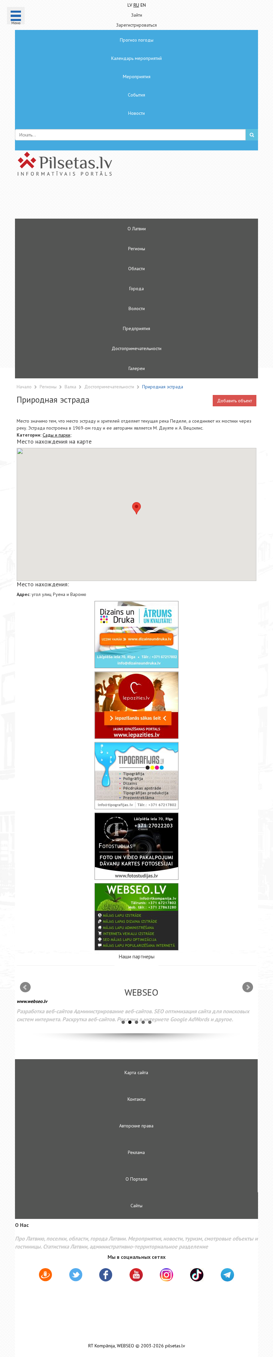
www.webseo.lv (32, 1001)
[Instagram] (166, 1274)
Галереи (137, 368)
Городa (136, 288)
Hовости (136, 113)
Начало (24, 387)
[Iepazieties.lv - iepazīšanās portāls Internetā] (136, 705)
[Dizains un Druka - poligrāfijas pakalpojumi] (136, 634)
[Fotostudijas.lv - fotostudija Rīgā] (136, 846)
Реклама (136, 1152)
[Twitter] (75, 1275)
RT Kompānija (101, 1345)
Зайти (136, 15)
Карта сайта (136, 1072)
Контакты (136, 1099)
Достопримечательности (136, 348)
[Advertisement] (116, 200)
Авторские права (136, 1126)
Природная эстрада (162, 387)
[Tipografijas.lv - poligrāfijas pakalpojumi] (136, 775)
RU (136, 5)
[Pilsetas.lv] (136, 163)
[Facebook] (105, 1275)
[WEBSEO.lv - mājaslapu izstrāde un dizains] (136, 916)
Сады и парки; (57, 435)
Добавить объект (234, 401)
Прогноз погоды (136, 40)
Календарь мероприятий (136, 58)
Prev (25, 987)
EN (143, 5)
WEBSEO (125, 1345)
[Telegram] (227, 1274)
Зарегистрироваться (136, 25)
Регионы (136, 249)
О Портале (136, 1179)
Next (247, 987)
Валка (71, 387)
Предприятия (136, 328)
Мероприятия (136, 77)
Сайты (136, 1206)
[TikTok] (196, 1274)
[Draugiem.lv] (45, 1275)
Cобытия (136, 95)
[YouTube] (136, 1274)
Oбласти (136, 269)
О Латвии (137, 229)
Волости (137, 308)
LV (130, 5)
